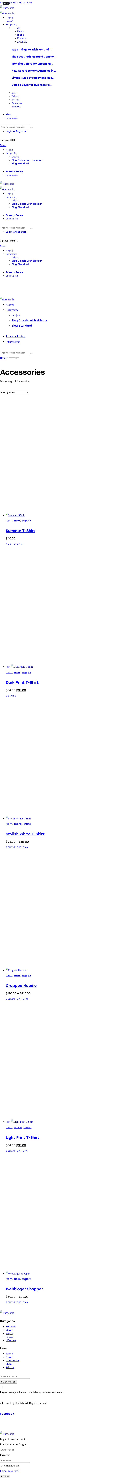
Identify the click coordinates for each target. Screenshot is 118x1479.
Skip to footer (24, 2)
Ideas (20, 35)
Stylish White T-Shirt (25, 834)
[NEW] (18, 1273)
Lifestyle (11, 1340)
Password (5, 1454)
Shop (9, 1364)
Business (11, 1326)
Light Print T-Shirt (22, 1137)
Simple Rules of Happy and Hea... (33, 77)
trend (28, 824)
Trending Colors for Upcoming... (32, 63)
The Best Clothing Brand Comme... (34, 56)
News (20, 31)
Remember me (11, 1465)
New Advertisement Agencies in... (34, 70)
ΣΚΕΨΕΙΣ (22, 41)
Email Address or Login (13, 1444)
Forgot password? (9, 1470)
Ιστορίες (9, 1337)
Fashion (21, 38)
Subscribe (8, 1381)
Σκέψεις (9, 1333)
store (18, 824)
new (17, 520)
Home (3, 357)
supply (26, 520)
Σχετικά (9, 1353)
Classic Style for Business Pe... (32, 84)
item (9, 520)
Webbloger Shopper (24, 1289)
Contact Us (12, 1360)
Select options (17, 847)
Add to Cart (15, 544)
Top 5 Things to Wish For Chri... (31, 49)
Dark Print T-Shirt (22, 682)
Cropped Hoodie (21, 985)
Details (11, 695)
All (18, 28)
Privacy (10, 1367)
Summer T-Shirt (20, 530)
